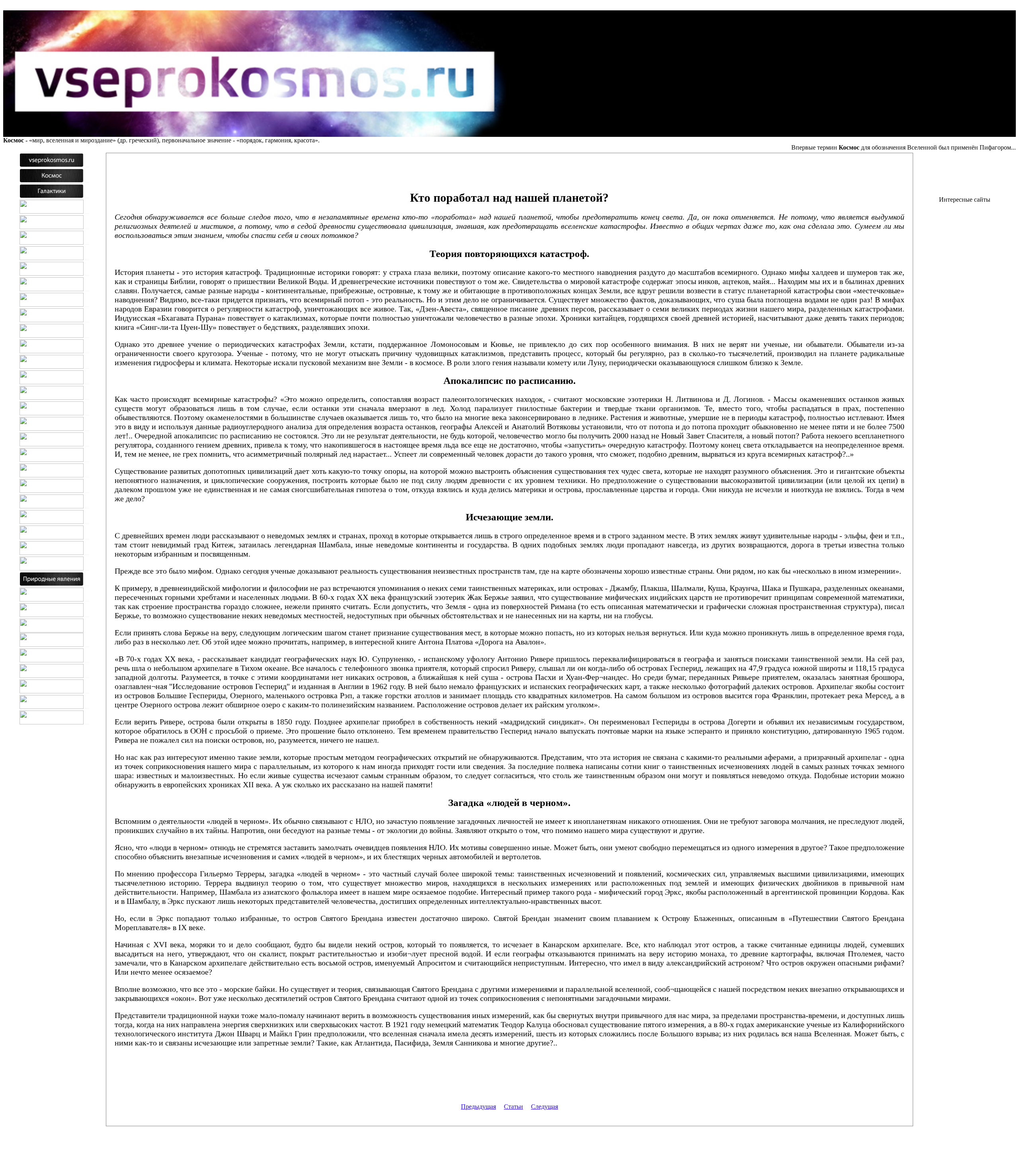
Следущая (544, 1106)
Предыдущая (478, 1106)
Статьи (513, 1106)
